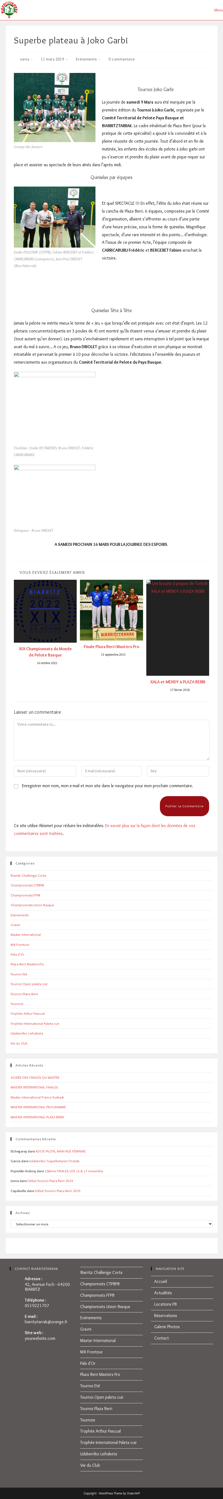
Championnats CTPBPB (27, 885)
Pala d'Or (17, 954)
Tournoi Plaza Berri (24, 994)
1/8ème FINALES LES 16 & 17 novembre (74, 1171)
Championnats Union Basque (32, 905)
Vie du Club (19, 1043)
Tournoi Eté (19, 974)
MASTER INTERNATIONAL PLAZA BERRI (37, 1117)
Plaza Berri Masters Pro (27, 964)
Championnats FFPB (25, 895)
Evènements (86, 59)
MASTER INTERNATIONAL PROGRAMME (38, 1107)
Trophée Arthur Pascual (28, 1013)
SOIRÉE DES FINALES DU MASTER (35, 1077)
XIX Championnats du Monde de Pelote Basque (45, 651)
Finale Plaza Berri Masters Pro (111, 646)
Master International (26, 934)
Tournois (17, 1003)
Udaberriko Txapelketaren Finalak (54, 1161)
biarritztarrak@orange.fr (46, 1321)
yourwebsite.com (40, 1338)
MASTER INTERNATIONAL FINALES (34, 1087)
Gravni (15, 925)
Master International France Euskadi (37, 1097)
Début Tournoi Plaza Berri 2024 (50, 1180)
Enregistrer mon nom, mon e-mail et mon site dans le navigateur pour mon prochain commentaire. (107, 785)
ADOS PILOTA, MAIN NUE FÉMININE (61, 1151)
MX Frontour (20, 944)
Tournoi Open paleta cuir (29, 984)
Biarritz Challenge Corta (28, 875)
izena (24, 59)
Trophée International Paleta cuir (35, 1023)
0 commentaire (122, 59)
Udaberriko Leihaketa (27, 1033)
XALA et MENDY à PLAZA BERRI (177, 681)
